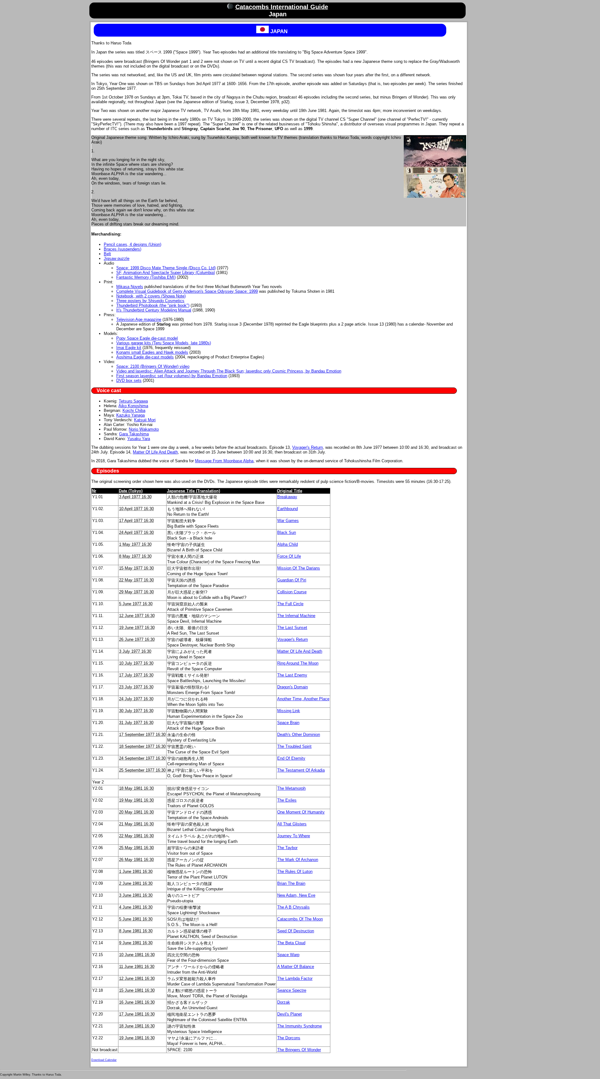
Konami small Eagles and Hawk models (152, 352)
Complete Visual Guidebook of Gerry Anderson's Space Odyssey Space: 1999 (187, 291)
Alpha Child (287, 544)
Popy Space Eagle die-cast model (147, 338)
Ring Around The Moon (297, 663)
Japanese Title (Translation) (193, 491)
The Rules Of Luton (294, 871)
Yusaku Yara (138, 438)
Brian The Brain (291, 883)
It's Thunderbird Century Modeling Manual (153, 310)
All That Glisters (292, 824)
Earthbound (287, 508)
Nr (94, 491)
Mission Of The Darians (298, 568)
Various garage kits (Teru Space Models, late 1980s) (163, 343)
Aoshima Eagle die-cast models (145, 357)
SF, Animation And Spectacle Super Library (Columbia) (165, 272)
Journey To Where (293, 835)
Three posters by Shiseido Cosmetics (150, 300)
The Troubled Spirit (294, 746)
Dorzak (283, 1002)
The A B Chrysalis (293, 907)
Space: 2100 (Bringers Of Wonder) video (152, 366)
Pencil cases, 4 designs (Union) (132, 244)
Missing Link (288, 710)
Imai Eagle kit (128, 347)
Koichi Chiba (133, 410)
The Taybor (287, 847)
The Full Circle (290, 603)
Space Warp (288, 954)
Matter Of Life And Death (155, 452)
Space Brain (288, 722)
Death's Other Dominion (298, 734)
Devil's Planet (289, 1014)
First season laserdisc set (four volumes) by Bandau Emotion (171, 375)
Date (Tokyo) (130, 491)
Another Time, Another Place (303, 699)
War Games (288, 520)
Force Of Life (289, 556)
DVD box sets (129, 380)
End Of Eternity (291, 758)
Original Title (289, 491)
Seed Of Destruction (295, 931)
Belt (107, 253)
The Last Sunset (292, 627)
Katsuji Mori (145, 420)
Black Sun (286, 532)
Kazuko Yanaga (130, 415)
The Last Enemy (292, 675)
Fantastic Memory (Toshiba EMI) (146, 277)
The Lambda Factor (294, 978)
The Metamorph (291, 788)
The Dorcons (288, 1038)
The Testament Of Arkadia (301, 770)
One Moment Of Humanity (301, 812)
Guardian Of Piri (291, 580)
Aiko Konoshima (133, 405)
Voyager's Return (307, 447)
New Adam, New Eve (296, 895)
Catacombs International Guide (281, 6)
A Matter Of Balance (295, 966)
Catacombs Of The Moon (300, 919)
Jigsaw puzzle (116, 258)
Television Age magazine (138, 319)
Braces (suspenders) (122, 249)
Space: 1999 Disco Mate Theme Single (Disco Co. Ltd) (166, 268)
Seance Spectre (291, 990)
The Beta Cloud (291, 942)
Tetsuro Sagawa (133, 401)
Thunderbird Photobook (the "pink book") (152, 305)
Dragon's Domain (292, 687)
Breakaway (287, 496)
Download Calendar (104, 1059)
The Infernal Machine (296, 615)
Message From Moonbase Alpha (224, 460)
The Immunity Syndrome (299, 1026)
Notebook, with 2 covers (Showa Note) (151, 296)
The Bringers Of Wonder (299, 1049)
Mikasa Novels (129, 286)
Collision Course (292, 592)
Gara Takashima (134, 434)
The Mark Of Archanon (297, 859)
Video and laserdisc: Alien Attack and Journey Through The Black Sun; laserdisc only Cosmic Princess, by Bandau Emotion (228, 371)
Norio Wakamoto (144, 429)
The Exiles (287, 800)
